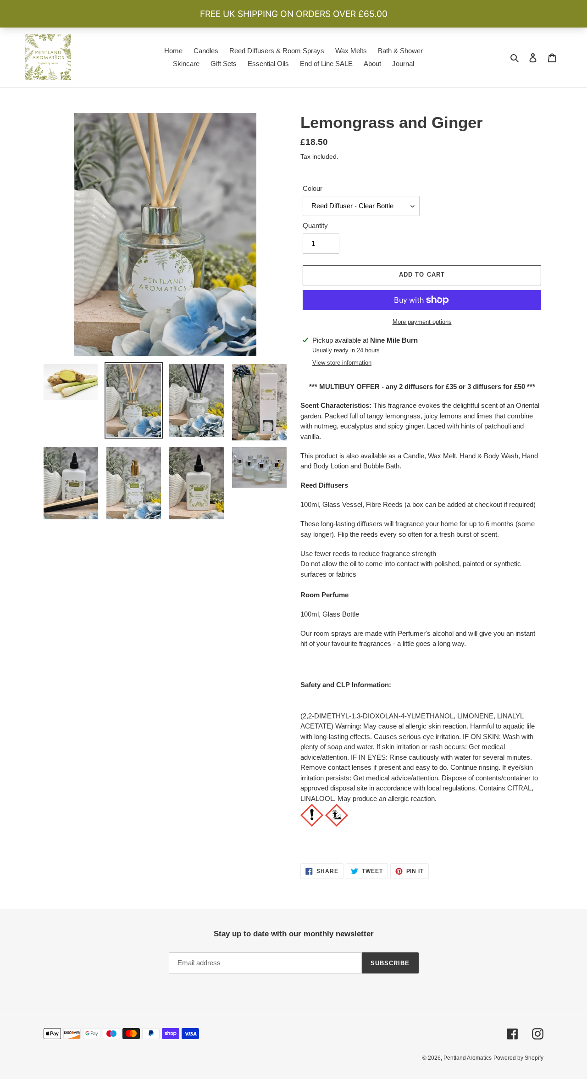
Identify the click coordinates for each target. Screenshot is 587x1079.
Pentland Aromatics (467, 1058)
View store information (341, 362)
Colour (312, 188)
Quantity (315, 225)
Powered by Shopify (518, 1058)
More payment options (422, 321)
